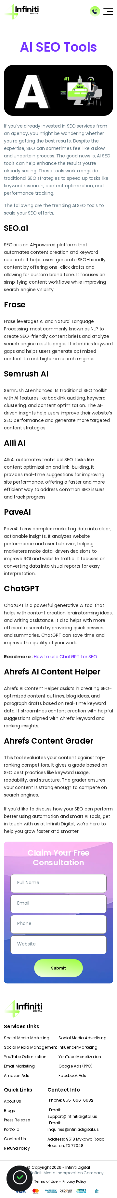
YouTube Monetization (79, 1056)
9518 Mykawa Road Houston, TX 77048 (76, 1142)
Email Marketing (19, 1066)
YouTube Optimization (25, 1056)
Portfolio (11, 1129)
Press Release (17, 1120)
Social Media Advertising (82, 1038)
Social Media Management (30, 1047)
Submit (58, 968)
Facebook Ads (72, 1075)
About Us (12, 1101)
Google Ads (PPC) (75, 1066)
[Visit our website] (21, 11)
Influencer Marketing (78, 1047)
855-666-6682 (71, 1100)
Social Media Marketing (26, 1038)
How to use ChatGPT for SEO (65, 656)
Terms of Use (46, 1181)
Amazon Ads (16, 1075)
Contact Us (15, 1139)
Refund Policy (17, 1148)
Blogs (9, 1110)
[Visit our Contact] (95, 11)
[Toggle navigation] (108, 11)
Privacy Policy (74, 1181)
